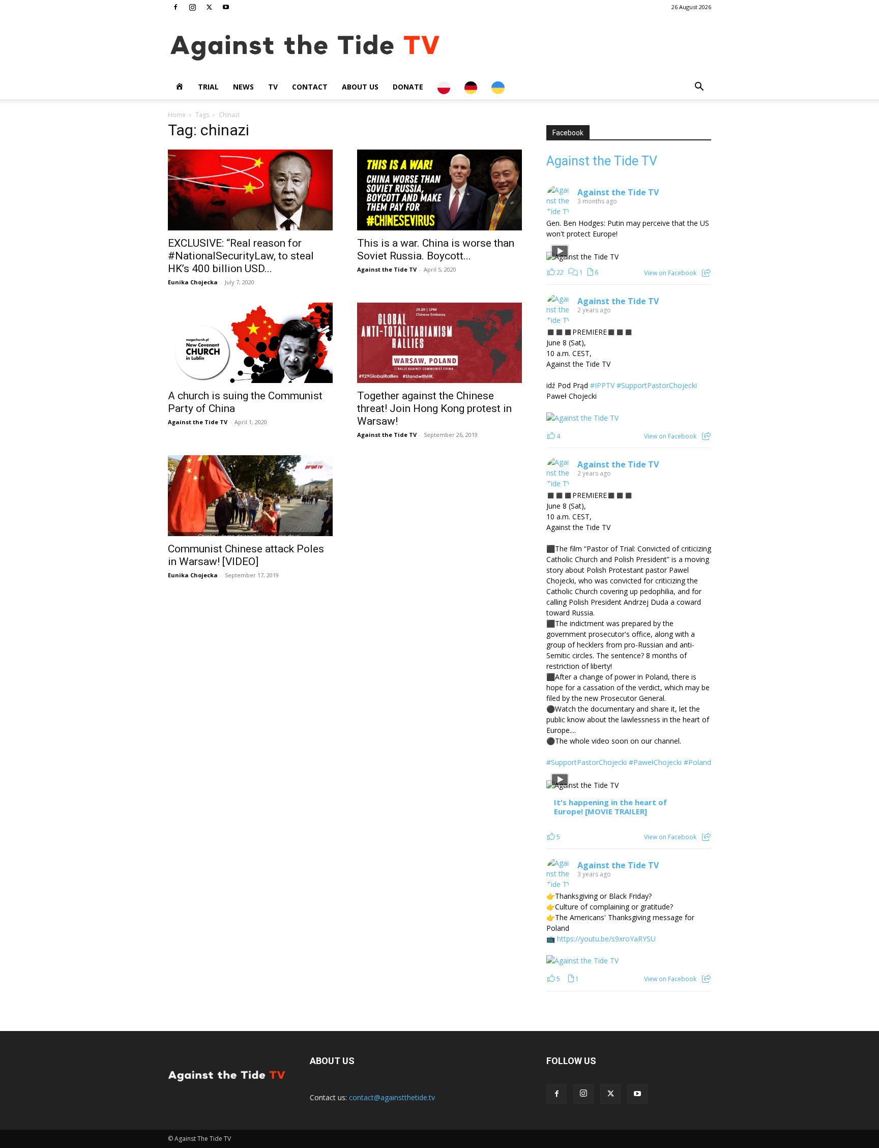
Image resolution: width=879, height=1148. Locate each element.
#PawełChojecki (655, 762)
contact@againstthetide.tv (392, 1097)
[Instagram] (192, 7)
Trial (208, 87)
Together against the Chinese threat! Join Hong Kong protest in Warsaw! (434, 408)
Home (177, 114)
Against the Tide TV (387, 269)
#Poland (697, 762)
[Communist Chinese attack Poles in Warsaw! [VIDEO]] (250, 495)
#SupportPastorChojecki (657, 385)
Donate (408, 87)
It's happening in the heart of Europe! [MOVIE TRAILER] (610, 807)
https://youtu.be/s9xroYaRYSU (606, 939)
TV (273, 87)
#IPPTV (602, 385)
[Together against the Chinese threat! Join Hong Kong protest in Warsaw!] (439, 343)
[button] (699, 88)
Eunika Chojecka (193, 282)
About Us (360, 87)
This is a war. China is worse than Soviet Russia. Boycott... (435, 249)
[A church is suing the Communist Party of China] (250, 343)
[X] (209, 7)
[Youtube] (225, 7)
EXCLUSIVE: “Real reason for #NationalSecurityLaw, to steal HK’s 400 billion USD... (241, 256)
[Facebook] (175, 7)
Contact (310, 87)
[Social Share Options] (706, 273)
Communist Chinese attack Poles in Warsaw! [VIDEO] (246, 555)
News (243, 87)
